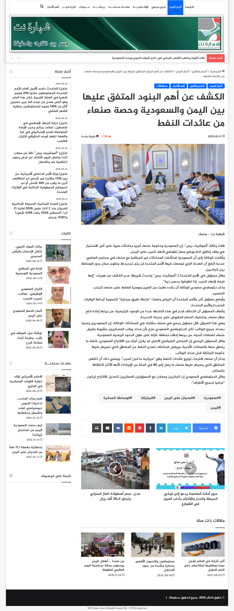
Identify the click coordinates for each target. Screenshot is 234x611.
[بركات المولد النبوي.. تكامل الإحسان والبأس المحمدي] (58, 253)
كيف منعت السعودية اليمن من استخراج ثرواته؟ (27, 430)
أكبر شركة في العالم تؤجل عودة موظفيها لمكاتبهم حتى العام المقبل (204, 566)
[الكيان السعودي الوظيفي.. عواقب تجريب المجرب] (58, 295)
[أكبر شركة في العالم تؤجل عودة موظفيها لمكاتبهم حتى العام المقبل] (203, 545)
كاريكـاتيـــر (69, 7)
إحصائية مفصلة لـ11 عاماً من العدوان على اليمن (25, 450)
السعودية (211, 398)
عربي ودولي (159, 7)
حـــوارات (84, 7)
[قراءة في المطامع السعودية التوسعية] (58, 275)
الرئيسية (216, 71)
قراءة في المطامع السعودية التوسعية (28, 271)
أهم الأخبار (53, 7)
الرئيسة (189, 7)
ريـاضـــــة (99, 7)
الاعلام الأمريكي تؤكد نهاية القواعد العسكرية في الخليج (26, 381)
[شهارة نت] (117, 34)
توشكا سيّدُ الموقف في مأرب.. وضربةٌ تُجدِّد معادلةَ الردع (26, 338)
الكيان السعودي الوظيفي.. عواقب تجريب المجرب (30, 293)
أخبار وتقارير (199, 71)
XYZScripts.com (138, 608)
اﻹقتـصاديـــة (140, 7)
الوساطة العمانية (116, 398)
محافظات (162, 86)
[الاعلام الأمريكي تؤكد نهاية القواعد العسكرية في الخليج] (58, 383)
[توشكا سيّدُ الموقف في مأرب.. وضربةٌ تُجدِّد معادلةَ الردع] (58, 339)
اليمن (214, 408)
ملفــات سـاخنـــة (119, 7)
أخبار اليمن (175, 7)
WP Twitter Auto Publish (101, 608)
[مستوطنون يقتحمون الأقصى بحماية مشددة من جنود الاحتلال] (153, 545)
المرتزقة (147, 398)
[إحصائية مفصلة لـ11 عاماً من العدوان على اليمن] (58, 453)
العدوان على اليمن (178, 398)
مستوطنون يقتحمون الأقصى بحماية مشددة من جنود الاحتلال (155, 566)
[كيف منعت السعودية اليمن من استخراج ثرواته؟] (58, 429)
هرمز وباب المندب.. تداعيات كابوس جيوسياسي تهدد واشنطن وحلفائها (29, 406)
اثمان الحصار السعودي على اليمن (27, 313)
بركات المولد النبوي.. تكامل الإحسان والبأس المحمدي (27, 251)
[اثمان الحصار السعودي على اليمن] (58, 318)
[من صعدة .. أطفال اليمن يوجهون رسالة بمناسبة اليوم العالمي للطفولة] (103, 545)
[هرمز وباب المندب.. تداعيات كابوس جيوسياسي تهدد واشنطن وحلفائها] (58, 405)
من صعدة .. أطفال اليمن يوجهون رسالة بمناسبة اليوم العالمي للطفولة (104, 566)
